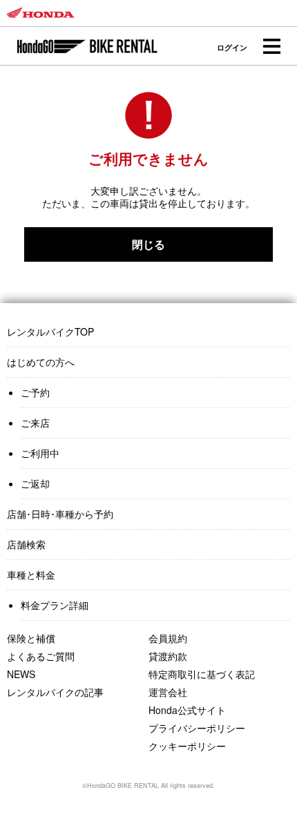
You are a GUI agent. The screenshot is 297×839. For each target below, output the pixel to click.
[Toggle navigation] (271, 46)
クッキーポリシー (187, 746)
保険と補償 (31, 638)
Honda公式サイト (187, 710)
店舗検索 (26, 544)
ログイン (232, 47)
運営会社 (167, 692)
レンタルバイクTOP (50, 331)
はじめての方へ (41, 362)
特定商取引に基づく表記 (201, 674)
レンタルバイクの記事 (55, 692)
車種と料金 (31, 574)
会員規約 (167, 638)
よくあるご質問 (41, 656)
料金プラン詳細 (54, 605)
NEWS (21, 674)
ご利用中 (40, 453)
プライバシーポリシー (196, 728)
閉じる (148, 244)
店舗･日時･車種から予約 (60, 514)
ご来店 (35, 423)
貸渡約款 (167, 656)
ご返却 (35, 483)
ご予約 (35, 392)
